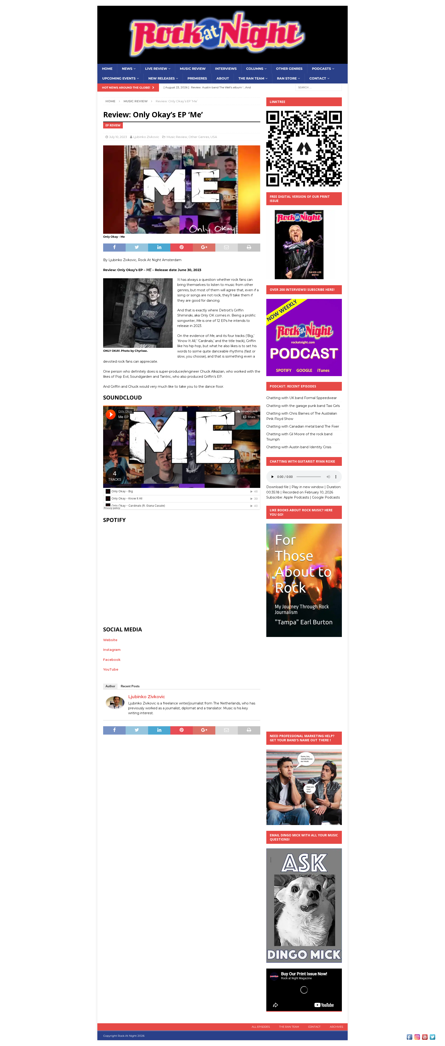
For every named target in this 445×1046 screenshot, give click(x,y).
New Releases (161, 78)
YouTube (110, 669)
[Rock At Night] (222, 61)
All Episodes (261, 1026)
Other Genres (289, 69)
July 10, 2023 (118, 137)
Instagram (112, 650)
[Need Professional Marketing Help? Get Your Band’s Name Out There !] (304, 822)
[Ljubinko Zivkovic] (115, 706)
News (127, 69)
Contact (317, 78)
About (222, 78)
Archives (336, 1026)
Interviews (226, 69)
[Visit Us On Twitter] (432, 1038)
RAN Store (287, 78)
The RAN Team (251, 78)
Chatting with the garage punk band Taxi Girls (303, 406)
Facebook (112, 660)
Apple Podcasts (296, 497)
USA (213, 137)
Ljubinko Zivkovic (146, 137)
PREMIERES (197, 78)
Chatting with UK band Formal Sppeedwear (301, 398)
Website (110, 640)
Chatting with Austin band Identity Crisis (298, 447)
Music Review (193, 69)
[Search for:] (319, 87)
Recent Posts (130, 686)
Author (110, 686)
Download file (277, 487)
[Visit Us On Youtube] (425, 1038)
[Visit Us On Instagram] (417, 1038)
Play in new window (308, 487)
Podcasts (321, 69)
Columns (254, 69)
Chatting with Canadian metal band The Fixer (302, 426)
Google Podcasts (326, 497)
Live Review (156, 69)
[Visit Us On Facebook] (409, 1038)
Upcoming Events (119, 78)
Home (107, 69)
